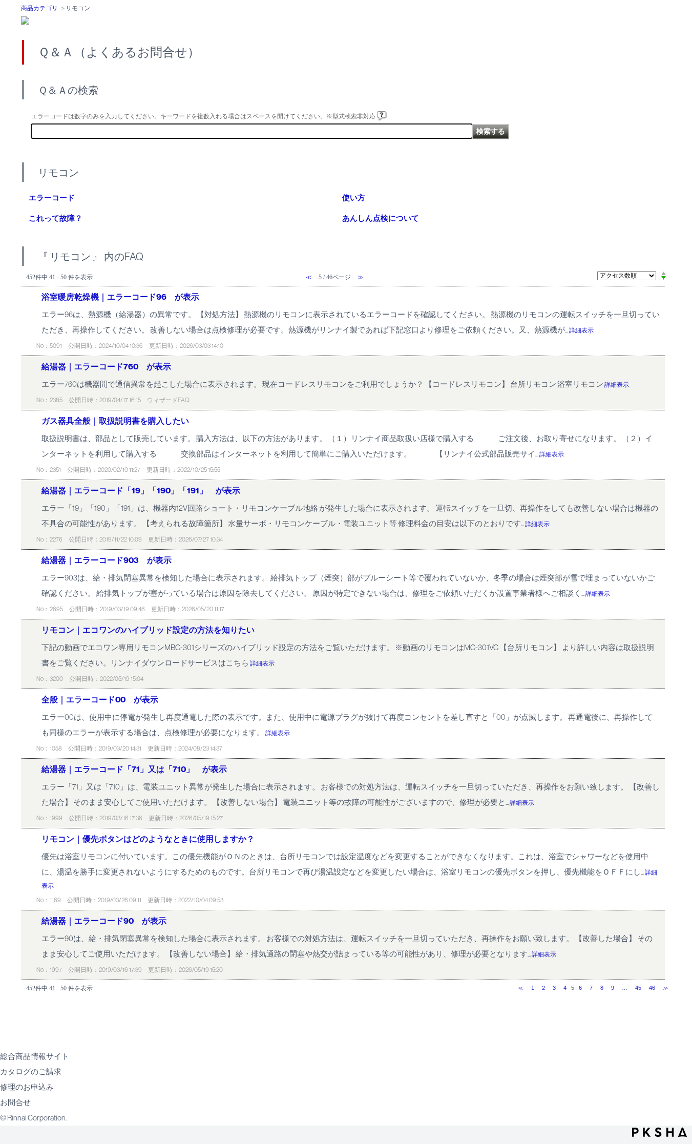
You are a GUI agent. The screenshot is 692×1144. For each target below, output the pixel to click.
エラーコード (52, 197)
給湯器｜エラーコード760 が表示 (106, 366)
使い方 (353, 197)
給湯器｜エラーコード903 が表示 (106, 560)
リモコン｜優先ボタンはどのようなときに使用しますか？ (148, 839)
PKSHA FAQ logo (659, 1132)
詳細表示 (581, 330)
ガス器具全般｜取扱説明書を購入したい (115, 421)
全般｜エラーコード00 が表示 (99, 699)
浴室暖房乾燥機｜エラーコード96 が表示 (120, 297)
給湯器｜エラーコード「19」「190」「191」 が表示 (140, 490)
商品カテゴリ (39, 8)
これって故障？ (55, 218)
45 (638, 988)
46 (652, 988)
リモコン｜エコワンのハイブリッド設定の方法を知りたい (148, 630)
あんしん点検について (380, 218)
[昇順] (663, 273)
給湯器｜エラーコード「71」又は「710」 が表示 (134, 769)
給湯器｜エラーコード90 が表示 (103, 921)
